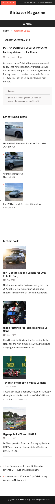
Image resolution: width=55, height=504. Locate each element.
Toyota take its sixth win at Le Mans (24, 382)
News (12, 91)
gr (21, 57)
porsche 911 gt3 (31, 101)
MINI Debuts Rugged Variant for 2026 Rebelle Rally (24, 274)
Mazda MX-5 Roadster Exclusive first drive (24, 143)
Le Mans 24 (36, 97)
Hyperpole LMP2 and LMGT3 (19, 434)
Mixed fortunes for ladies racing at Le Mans (25, 329)
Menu (29, 24)
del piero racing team (20, 97)
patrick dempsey (15, 101)
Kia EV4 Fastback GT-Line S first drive (22, 203)
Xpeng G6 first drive (13, 173)
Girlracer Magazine (27, 12)
